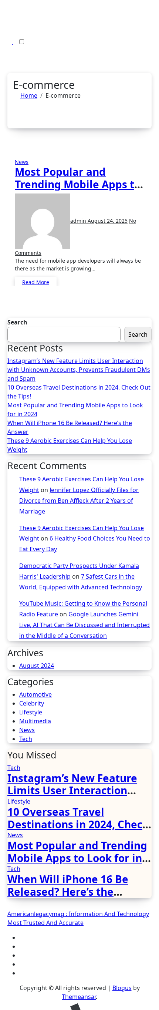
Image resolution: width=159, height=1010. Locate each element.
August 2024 (36, 665)
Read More (35, 282)
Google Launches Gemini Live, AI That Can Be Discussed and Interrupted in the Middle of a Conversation (84, 625)
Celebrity (31, 703)
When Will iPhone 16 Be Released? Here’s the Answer (69, 427)
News (21, 161)
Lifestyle (30, 712)
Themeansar (79, 997)
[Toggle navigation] (7, 18)
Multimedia (35, 721)
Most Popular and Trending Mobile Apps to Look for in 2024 (78, 184)
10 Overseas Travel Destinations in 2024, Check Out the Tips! (78, 391)
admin (79, 220)
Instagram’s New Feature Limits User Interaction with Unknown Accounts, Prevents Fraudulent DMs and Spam (78, 370)
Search (17, 322)
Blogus (122, 988)
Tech (25, 739)
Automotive (35, 694)
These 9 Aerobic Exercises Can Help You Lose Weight (69, 445)
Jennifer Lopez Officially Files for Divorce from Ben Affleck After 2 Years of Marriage (79, 500)
